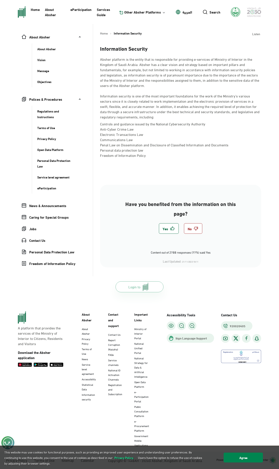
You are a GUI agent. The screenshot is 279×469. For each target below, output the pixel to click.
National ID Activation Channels (114, 375)
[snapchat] (256, 338)
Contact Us (114, 334)
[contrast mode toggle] (171, 325)
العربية (187, 12)
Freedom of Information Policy (123, 155)
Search (214, 12)
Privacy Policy (86, 341)
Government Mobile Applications (141, 440)
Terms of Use (87, 351)
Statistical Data (87, 386)
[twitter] (235, 338)
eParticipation (81, 9)
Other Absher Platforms (142, 12)
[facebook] (246, 338)
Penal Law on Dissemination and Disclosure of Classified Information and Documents (164, 145)
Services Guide (103, 12)
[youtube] (225, 338)
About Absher (50, 12)
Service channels (113, 362)
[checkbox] (169, 228)
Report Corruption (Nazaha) (114, 344)
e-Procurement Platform (141, 426)
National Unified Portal (139, 348)
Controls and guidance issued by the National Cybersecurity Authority (152, 124)
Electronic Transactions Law (121, 134)
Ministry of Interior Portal (140, 333)
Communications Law (116, 139)
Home (35, 9)
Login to (134, 287)
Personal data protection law (121, 150)
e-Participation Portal (141, 396)
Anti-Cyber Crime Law (117, 129)
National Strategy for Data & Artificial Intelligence (141, 367)
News (85, 359)
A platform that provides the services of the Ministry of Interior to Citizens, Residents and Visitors (40, 335)
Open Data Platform (140, 384)
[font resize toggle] (181, 325)
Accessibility (89, 379)
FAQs (111, 354)
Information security (88, 397)
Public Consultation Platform (141, 411)
